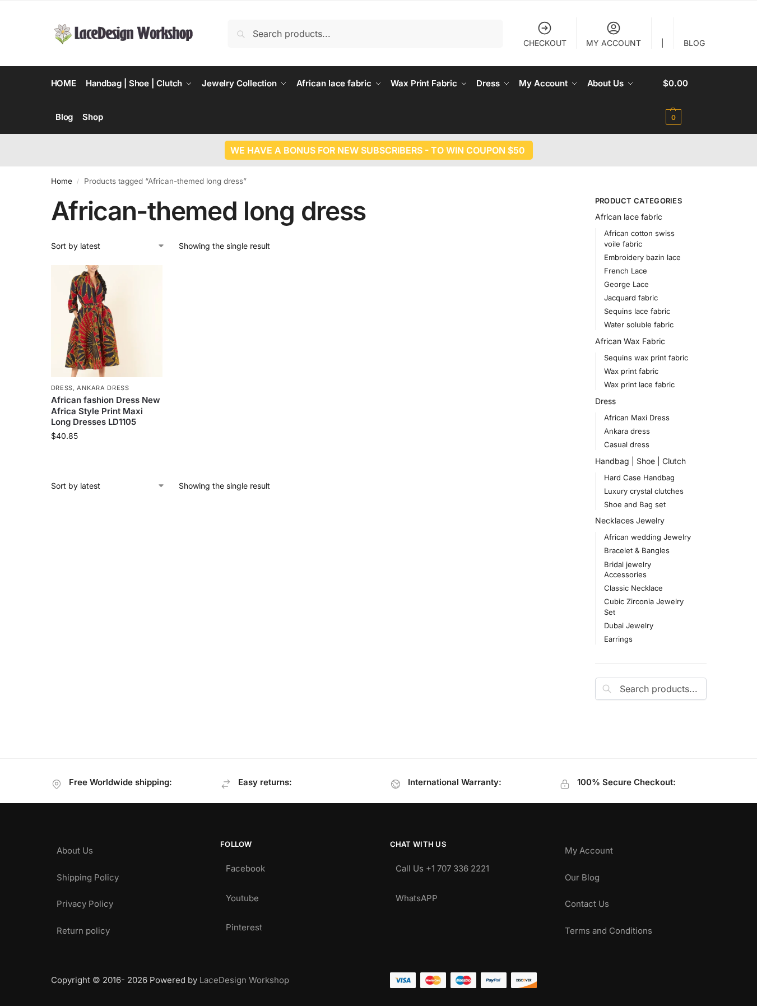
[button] (684, 100)
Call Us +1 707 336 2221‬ (442, 865)
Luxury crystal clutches (644, 490)
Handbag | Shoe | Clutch (640, 461)
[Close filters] (552, 202)
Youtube (242, 895)
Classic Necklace (633, 587)
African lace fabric (628, 216)
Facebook (245, 865)
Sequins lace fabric (637, 311)
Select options (106, 459)
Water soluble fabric (639, 324)
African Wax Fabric (630, 341)
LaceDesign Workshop (244, 980)
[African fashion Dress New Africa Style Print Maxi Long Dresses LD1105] (107, 321)
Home (61, 181)
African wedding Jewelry (647, 536)
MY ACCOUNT (613, 43)
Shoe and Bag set (635, 504)
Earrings (618, 638)
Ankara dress (103, 388)
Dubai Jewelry (628, 625)
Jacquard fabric (631, 297)
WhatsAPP (417, 895)
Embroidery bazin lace (642, 257)
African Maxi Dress (637, 417)
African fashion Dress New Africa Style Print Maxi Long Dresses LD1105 (105, 411)
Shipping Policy (88, 874)
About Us (75, 847)
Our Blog (582, 874)
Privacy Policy (85, 900)
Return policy (83, 927)
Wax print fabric (631, 371)
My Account (589, 847)
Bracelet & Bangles (637, 550)
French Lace (625, 270)
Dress (62, 388)
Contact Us (587, 900)
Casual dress (626, 444)
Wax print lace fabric (639, 384)
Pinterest (244, 924)
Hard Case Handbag (639, 477)
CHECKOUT (544, 43)
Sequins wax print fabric (646, 357)
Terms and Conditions (608, 927)
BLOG (694, 43)
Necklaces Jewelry (630, 520)
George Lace (626, 284)
